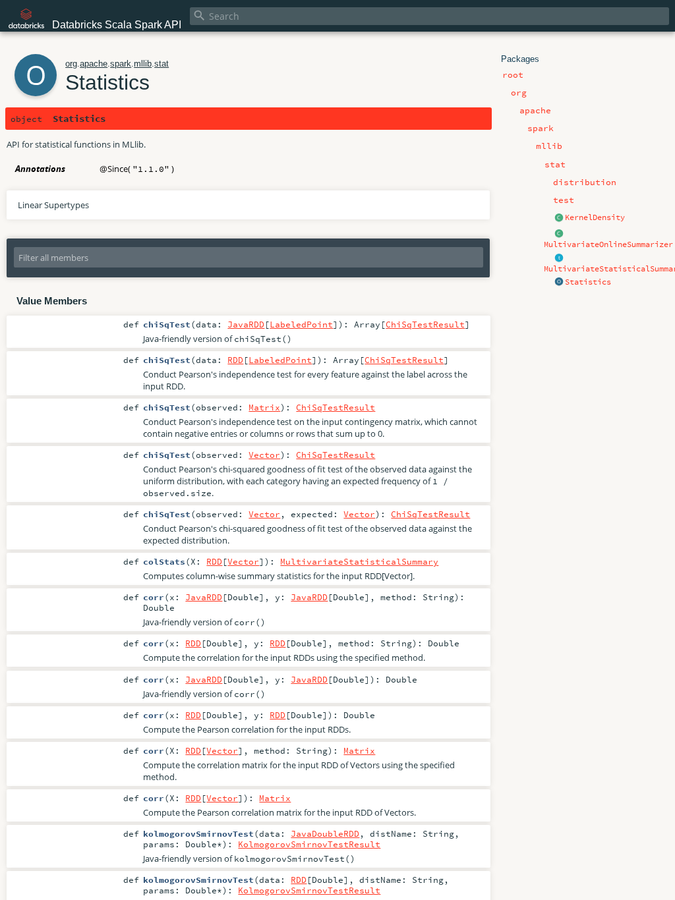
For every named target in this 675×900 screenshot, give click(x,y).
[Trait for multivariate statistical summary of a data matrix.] (559, 258)
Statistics (588, 282)
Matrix (264, 407)
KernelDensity (595, 217)
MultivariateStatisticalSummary (359, 561)
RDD (235, 359)
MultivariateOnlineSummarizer (608, 244)
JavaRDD (245, 324)
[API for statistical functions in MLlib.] (559, 282)
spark (120, 64)
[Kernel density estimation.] (559, 218)
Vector (264, 454)
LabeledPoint (301, 324)
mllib (143, 64)
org (71, 64)
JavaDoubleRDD (325, 833)
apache (93, 64)
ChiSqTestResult (425, 324)
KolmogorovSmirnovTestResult (309, 844)
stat (161, 64)
